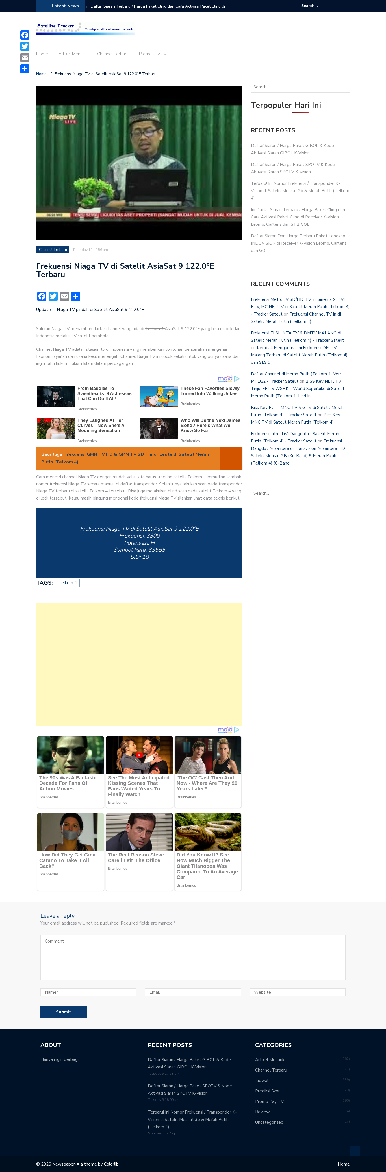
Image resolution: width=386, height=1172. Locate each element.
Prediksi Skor (267, 1091)
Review (262, 1112)
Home (42, 54)
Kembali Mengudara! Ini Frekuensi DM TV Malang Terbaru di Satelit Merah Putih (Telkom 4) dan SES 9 (299, 355)
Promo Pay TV (152, 54)
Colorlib (111, 1164)
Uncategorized (269, 1122)
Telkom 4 (67, 583)
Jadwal (261, 1080)
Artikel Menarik (72, 54)
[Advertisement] (139, 664)
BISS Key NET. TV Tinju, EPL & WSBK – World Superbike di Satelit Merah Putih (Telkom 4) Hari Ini (297, 388)
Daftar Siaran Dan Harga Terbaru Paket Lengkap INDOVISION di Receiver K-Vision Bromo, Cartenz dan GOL (298, 243)
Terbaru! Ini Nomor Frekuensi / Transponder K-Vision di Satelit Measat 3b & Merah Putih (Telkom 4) (300, 191)
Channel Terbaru (113, 54)
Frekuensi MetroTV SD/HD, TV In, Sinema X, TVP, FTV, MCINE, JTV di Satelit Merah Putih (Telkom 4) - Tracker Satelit (300, 307)
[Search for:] (318, 6)
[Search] (346, 5)
